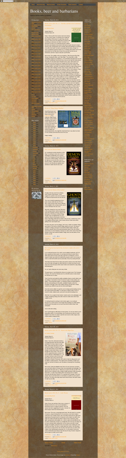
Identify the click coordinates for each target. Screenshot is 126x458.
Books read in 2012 (36, 50)
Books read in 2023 (36, 83)
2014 (34, 145)
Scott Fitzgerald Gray (89, 138)
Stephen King (88, 145)
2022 (34, 130)
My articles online (36, 103)
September (35, 153)
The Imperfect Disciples (88, 152)
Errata (33, 94)
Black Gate (87, 172)
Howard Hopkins (88, 62)
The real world (35, 111)
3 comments (48, 236)
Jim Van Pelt (87, 79)
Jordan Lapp (87, 83)
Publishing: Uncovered (87, 135)
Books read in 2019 (36, 71)
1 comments (48, 137)
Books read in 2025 (36, 89)
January (35, 168)
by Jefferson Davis (49, 28)
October (35, 151)
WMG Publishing (88, 189)
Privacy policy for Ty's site (63, 451)
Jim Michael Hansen (89, 78)
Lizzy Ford (87, 100)
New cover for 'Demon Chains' (53, 149)
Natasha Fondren (89, 122)
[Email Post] (53, 101)
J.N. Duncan (87, 69)
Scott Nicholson (88, 140)
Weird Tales (87, 187)
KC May (86, 86)
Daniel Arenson (88, 44)
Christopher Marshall (89, 38)
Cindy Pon (87, 39)
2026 (34, 122)
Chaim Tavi (87, 32)
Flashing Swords (88, 177)
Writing (50, 141)
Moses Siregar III (88, 120)
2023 (34, 128)
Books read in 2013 (36, 53)
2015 (34, 143)
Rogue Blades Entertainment (88, 183)
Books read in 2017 (36, 65)
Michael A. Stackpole (89, 110)
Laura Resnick (88, 95)
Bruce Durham (88, 31)
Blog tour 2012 (35, 34)
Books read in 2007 (36, 36)
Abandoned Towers (89, 163)
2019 (34, 136)
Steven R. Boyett (88, 149)
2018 (34, 138)
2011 (34, 174)
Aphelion (87, 167)
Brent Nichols (88, 25)
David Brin (87, 50)
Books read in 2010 (36, 45)
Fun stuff (34, 96)
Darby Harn (87, 46)
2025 (34, 124)
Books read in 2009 (36, 42)
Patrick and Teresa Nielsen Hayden (89, 130)
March (34, 164)
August (34, 155)
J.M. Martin (87, 67)
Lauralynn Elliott (88, 96)
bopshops (67, 455)
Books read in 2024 (36, 86)
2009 (34, 178)
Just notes (34, 101)
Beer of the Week (36, 29)
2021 (34, 132)
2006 (34, 184)
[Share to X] (56, 99)
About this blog (41, 4)
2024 (34, 126)
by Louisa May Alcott (50, 395)
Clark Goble (87, 41)
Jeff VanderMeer (88, 74)
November (35, 149)
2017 (34, 140)
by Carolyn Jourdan (49, 333)
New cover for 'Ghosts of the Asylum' (55, 190)
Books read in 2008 (36, 39)
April (34, 162)
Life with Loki (87, 98)
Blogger (78, 455)
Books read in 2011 (36, 48)
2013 (34, 171)
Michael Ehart (88, 112)
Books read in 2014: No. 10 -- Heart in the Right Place (59, 330)
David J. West (88, 53)
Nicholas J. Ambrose (89, 127)
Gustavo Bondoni (88, 60)
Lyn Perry (87, 102)
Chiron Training (88, 36)
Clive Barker (87, 43)
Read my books (51, 4)
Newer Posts (49, 442)
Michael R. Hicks (88, 116)
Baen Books (87, 168)
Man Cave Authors (89, 107)
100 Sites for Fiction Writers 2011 (36, 26)
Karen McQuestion (89, 85)
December (35, 147)
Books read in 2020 (36, 74)
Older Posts (77, 442)
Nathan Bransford (89, 124)
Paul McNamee (88, 132)
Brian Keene (87, 27)
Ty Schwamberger (89, 154)
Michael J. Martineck (89, 114)
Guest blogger (35, 98)
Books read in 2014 (52, 102)
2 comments (48, 99)
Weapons (34, 114)
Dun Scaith (87, 57)
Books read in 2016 (36, 62)
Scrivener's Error (88, 142)
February (35, 166)
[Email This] (53, 99)
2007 (34, 182)
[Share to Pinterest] (59, 99)
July (34, 157)
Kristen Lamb (88, 90)
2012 (34, 172)
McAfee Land (88, 109)
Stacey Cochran (88, 144)
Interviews (34, 100)
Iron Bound (87, 179)
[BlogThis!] (55, 99)
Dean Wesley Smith (89, 55)
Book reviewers (72, 4)
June (34, 158)
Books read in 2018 (36, 68)
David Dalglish (88, 51)
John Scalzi (87, 81)
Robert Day (87, 137)
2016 (34, 141)
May (34, 160)
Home (33, 4)
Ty (50, 101)
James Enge (87, 71)
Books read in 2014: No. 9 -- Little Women (56, 393)
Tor (85, 185)
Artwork (33, 28)
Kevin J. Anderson (89, 88)
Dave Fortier (87, 48)
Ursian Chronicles (61, 4)
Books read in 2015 (36, 59)
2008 (34, 180)
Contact (81, 4)
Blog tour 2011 (35, 32)
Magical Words (88, 105)
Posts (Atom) (54, 445)
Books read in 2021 (36, 77)
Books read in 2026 (36, 91)
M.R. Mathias (88, 103)
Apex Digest (87, 165)
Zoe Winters (87, 155)
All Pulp (86, 24)
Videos (33, 112)
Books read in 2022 (36, 80)
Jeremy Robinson (89, 76)
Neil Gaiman (87, 125)
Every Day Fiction (89, 175)
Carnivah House (88, 174)
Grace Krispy (87, 58)
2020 (34, 134)
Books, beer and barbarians (54, 11)
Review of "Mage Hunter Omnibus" (54, 108)
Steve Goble (87, 147)
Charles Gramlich (89, 34)
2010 (34, 176)
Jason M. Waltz (88, 72)
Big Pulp (86, 170)
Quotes (33, 109)
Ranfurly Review (88, 181)
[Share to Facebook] (57, 99)
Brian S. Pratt (88, 29)
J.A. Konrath (87, 65)
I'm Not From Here (89, 64)
